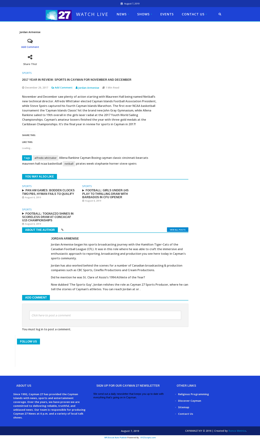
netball (69, 163)
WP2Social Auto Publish (115, 437)
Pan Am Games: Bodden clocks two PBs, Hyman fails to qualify (48, 192)
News (122, 14)
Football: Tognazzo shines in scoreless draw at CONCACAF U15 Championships (48, 217)
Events (167, 14)
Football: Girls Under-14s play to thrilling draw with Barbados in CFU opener (105, 194)
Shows (143, 14)
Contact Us (193, 14)
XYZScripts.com (148, 437)
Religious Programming (193, 394)
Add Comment (30, 47)
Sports (27, 73)
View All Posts (178, 229)
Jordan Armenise (30, 32)
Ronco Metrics (237, 430)
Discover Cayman (189, 400)
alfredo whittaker (45, 158)
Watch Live (92, 14)
